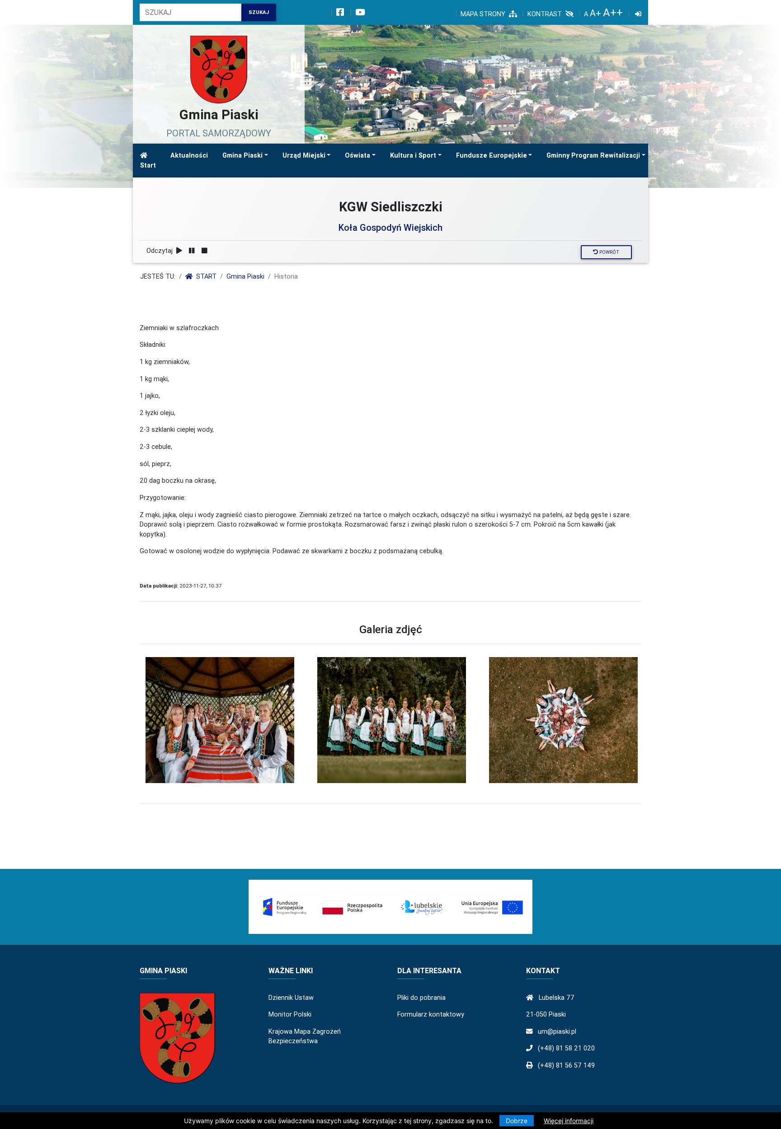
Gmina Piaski (242, 155)
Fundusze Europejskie (491, 155)
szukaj (259, 12)
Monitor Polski (289, 1014)
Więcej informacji (568, 1120)
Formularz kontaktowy (430, 1014)
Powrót (608, 252)
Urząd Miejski (303, 155)
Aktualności (189, 155)
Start (148, 165)
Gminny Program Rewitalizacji (593, 155)
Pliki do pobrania (421, 998)
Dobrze (516, 1120)
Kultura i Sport (413, 155)
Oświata (357, 155)
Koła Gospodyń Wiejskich (390, 227)
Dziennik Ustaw (291, 998)
